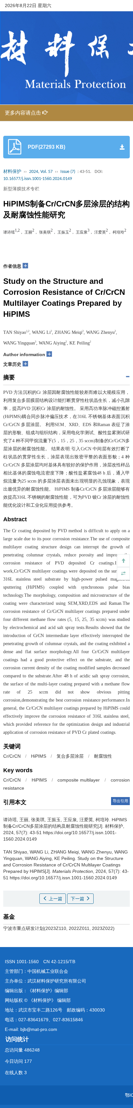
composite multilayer (78, 780)
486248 (32, 1050)
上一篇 (54, 898)
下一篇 (78, 898)
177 (28, 1061)
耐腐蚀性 (103, 756)
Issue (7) (67, 171)
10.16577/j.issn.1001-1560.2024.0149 (37, 178)
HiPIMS (38, 756)
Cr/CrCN (12, 756)
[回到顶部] (123, 560)
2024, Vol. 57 (41, 171)
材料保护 (12, 171)
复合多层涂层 (70, 756)
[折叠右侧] (123, 573)
